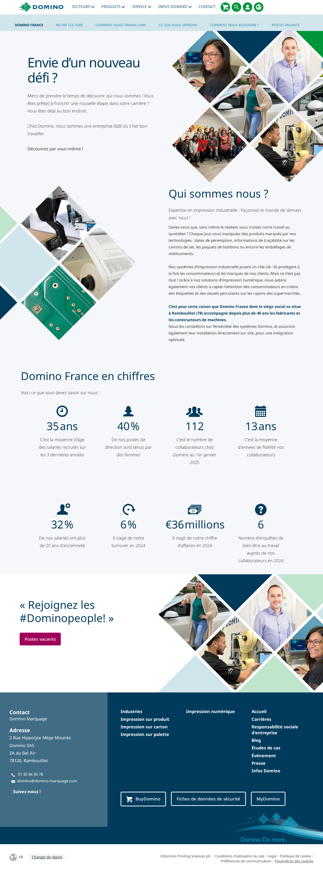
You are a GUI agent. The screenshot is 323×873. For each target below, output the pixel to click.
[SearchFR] (236, 7)
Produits (111, 6)
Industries (131, 711)
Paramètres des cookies (294, 861)
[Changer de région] (258, 7)
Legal (272, 856)
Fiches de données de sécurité (208, 799)
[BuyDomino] (225, 7)
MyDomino (268, 799)
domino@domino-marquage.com (47, 780)
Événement (264, 755)
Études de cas (266, 748)
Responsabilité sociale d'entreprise (275, 729)
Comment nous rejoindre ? (234, 25)
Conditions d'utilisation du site (239, 856)
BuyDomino (147, 799)
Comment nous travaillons (121, 25)
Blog (256, 740)
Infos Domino (173, 6)
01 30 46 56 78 (30, 774)
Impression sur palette (145, 734)
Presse (259, 763)
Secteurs (81, 6)
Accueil (259, 711)
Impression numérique (210, 711)
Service (140, 6)
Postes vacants (286, 25)
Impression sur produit (145, 719)
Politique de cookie (295, 856)
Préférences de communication (246, 861)
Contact (207, 6)
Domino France (29, 25)
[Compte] (247, 7)
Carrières (261, 719)
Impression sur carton (144, 727)
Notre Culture (69, 25)
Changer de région (47, 857)
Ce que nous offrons (178, 25)
